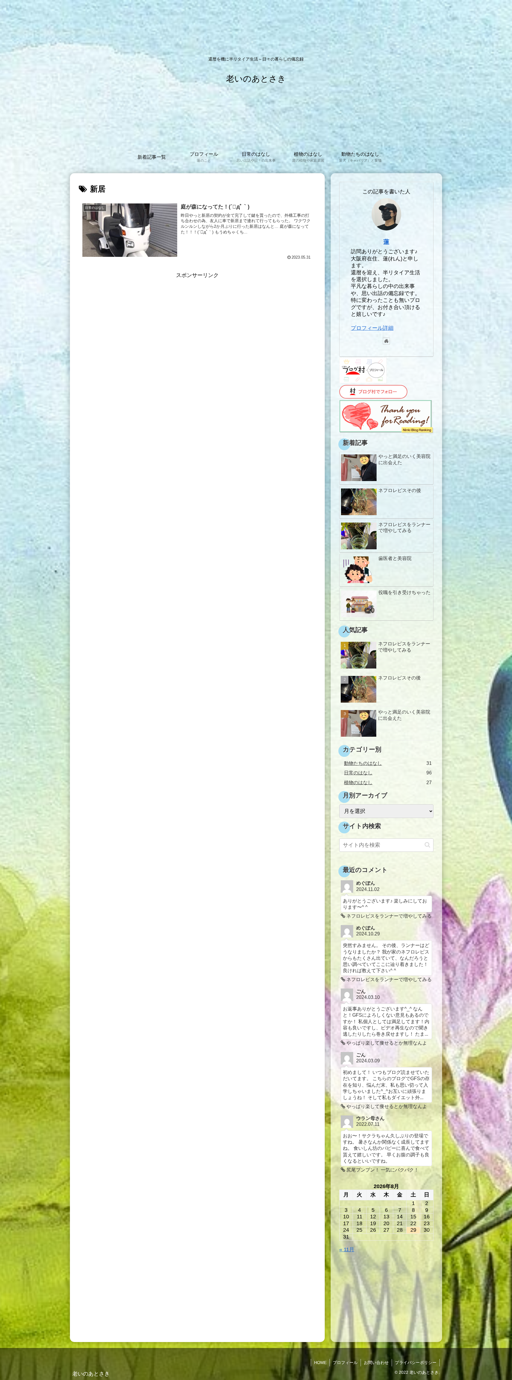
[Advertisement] (197, 321)
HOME (320, 1362)
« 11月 (346, 1249)
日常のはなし (387, 772)
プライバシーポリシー (415, 1362)
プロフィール (345, 1362)
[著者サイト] (386, 341)
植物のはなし (387, 782)
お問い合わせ (376, 1362)
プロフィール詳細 (372, 328)
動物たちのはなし (387, 763)
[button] (427, 844)
